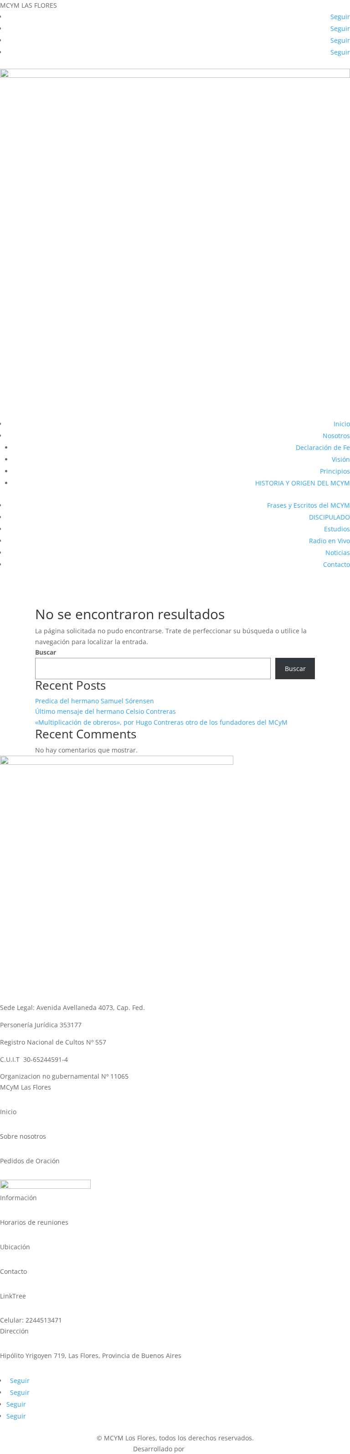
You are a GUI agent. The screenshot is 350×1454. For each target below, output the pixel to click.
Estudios (337, 529)
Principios (335, 471)
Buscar (45, 652)
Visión (341, 459)
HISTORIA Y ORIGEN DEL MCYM (302, 483)
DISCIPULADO (329, 517)
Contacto (336, 564)
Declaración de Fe (323, 447)
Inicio (342, 423)
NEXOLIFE (201, 1448)
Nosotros (336, 435)
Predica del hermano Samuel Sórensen (94, 701)
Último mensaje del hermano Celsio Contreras (105, 711)
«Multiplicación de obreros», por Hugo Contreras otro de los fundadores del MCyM (161, 722)
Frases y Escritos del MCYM (308, 505)
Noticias (337, 552)
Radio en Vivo (329, 540)
